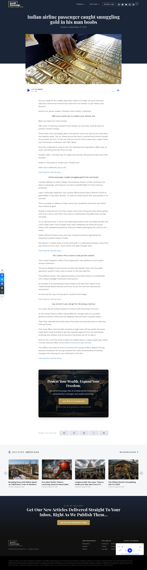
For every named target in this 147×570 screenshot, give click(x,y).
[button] (64, 433)
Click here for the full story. (49, 172)
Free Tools (93, 4)
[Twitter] (122, 4)
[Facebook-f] (118, 4)
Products (79, 4)
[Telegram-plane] (133, 4)
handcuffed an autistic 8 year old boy (75, 343)
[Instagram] (129, 4)
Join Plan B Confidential (73, 401)
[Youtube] (126, 4)
